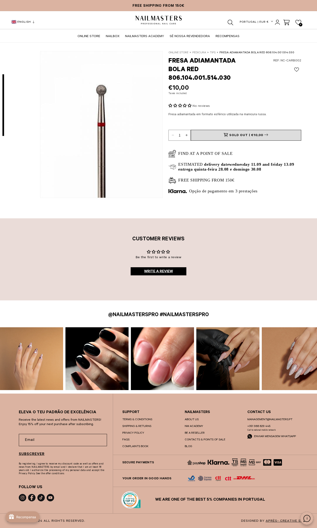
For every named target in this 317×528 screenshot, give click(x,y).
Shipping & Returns (136, 426)
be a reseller (195, 433)
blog (188, 446)
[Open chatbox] (306, 518)
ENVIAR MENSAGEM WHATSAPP (274, 436)
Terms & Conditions (137, 419)
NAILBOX (113, 36)
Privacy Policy (133, 433)
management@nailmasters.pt (269, 419)
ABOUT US (192, 419)
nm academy (194, 426)
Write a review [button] (158, 272)
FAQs (125, 440)
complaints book (135, 446)
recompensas (227, 36)
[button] (230, 22)
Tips (213, 52)
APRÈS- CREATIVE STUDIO (289, 521)
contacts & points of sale (205, 440)
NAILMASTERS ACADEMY (144, 36)
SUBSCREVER (32, 454)
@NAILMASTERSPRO (133, 315)
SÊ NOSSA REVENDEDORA (190, 36)
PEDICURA (199, 52)
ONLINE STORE (89, 36)
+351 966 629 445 (258, 426)
